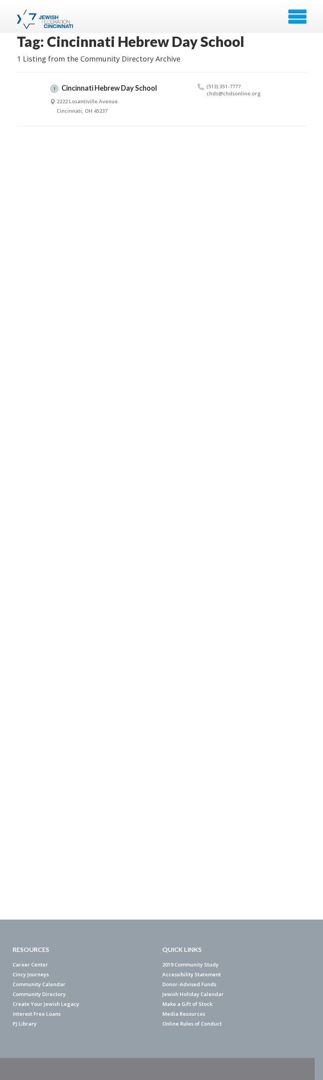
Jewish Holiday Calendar (193, 994)
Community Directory (39, 994)
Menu (297, 16)
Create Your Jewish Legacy (46, 1003)
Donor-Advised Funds (189, 984)
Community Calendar (39, 984)
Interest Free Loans (37, 1013)
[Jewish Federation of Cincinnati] (46, 19)
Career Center (30, 964)
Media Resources (183, 1013)
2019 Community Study (190, 964)
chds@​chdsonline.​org (233, 93)
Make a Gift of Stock (187, 1003)
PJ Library (25, 1023)
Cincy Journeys (31, 974)
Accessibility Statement (191, 974)
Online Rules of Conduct (192, 1023)
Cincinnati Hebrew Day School (105, 88)
